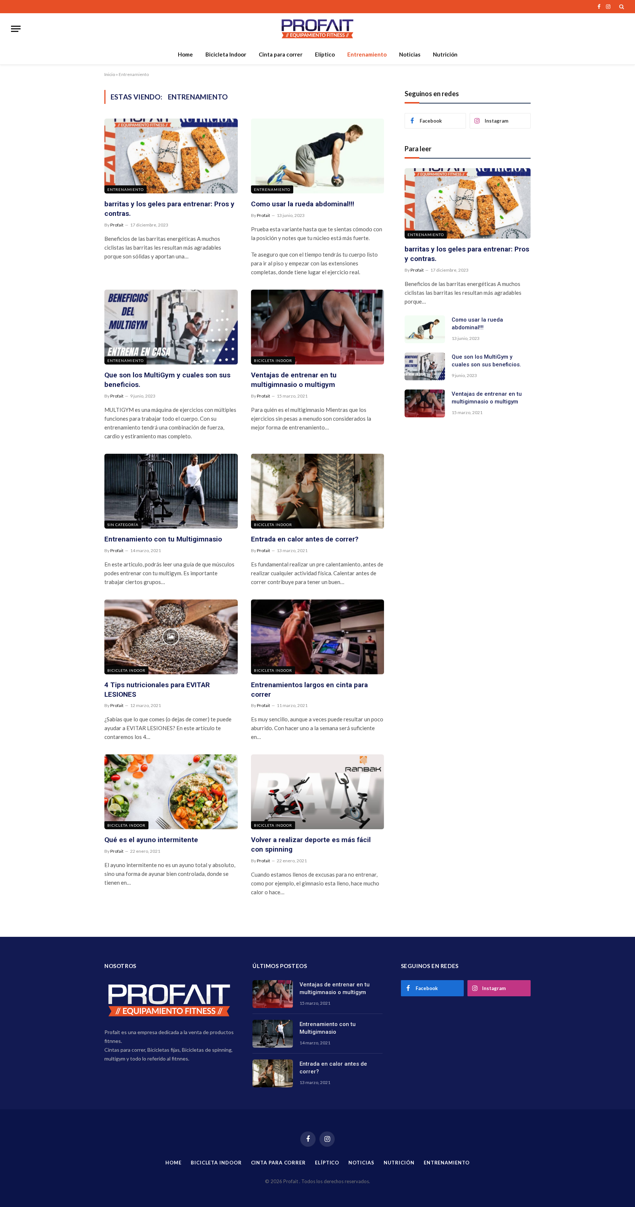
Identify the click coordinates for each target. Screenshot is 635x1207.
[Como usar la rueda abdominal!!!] (317, 156)
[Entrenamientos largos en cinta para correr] (317, 636)
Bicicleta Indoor (225, 54)
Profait (116, 225)
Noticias (409, 54)
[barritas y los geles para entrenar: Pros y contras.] (171, 156)
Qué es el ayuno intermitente (151, 840)
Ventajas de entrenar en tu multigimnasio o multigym (294, 380)
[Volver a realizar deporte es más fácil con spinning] (317, 791)
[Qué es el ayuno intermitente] (171, 791)
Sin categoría (123, 524)
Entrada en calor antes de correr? (304, 539)
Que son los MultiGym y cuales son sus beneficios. (167, 380)
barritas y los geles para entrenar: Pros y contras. (169, 209)
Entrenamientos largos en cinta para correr (309, 690)
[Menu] (16, 29)
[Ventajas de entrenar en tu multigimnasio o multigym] (317, 327)
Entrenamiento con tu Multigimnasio (163, 539)
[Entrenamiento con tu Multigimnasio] (171, 491)
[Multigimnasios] (317, 28)
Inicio (109, 74)
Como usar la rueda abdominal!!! (302, 204)
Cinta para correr (280, 54)
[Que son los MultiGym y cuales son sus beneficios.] (171, 327)
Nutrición (445, 54)
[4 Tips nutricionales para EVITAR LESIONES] (171, 636)
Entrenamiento (367, 54)
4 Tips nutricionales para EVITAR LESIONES (157, 690)
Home (185, 54)
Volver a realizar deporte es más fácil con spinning (311, 844)
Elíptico (325, 54)
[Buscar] (621, 6)
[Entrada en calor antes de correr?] (317, 491)
